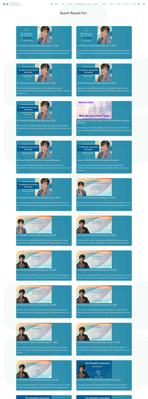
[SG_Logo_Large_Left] (11, 3)
